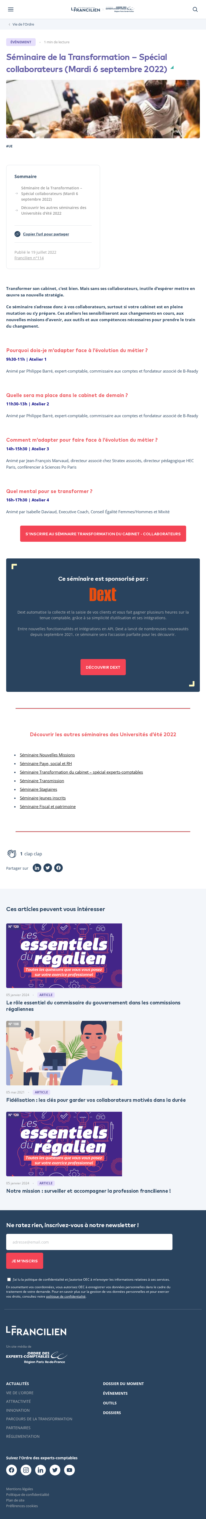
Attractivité (18, 1401)
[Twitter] (47, 868)
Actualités (17, 1383)
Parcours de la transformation (39, 1418)
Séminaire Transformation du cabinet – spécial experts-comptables (81, 772)
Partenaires (18, 1427)
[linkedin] (40, 1470)
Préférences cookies (22, 1505)
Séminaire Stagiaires (38, 789)
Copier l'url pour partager (43, 234)
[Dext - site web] (103, 594)
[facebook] (11, 1470)
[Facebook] (58, 868)
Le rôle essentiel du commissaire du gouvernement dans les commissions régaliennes (93, 1005)
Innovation (18, 1410)
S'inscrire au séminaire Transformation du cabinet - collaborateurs (103, 533)
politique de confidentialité (66, 1296)
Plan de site (15, 1500)
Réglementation (23, 1436)
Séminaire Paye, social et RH (46, 763)
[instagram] (26, 1470)
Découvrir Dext (103, 667)
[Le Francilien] (85, 9)
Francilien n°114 (29, 257)
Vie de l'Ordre (23, 24)
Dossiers (112, 1412)
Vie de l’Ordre (20, 1392)
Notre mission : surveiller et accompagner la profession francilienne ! (88, 1190)
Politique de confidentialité (27, 1494)
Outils (110, 1402)
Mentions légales (19, 1488)
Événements (115, 1393)
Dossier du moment (123, 1383)
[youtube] (69, 1470)
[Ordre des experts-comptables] (119, 9)
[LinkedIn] (37, 868)
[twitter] (55, 1470)
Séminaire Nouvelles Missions (47, 754)
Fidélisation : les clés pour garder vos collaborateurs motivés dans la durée (96, 1099)
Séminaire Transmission (42, 780)
